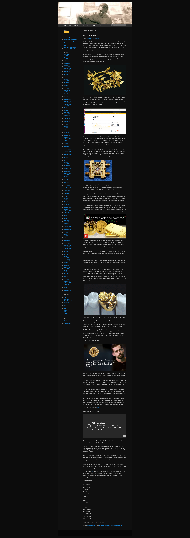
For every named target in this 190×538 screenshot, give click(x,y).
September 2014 (67, 267)
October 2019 (67, 171)
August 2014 (66, 268)
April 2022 (66, 129)
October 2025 (67, 69)
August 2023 (66, 106)
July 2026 (66, 55)
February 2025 (67, 82)
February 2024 (67, 98)
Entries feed (66, 322)
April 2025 (66, 79)
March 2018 (66, 201)
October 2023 (67, 102)
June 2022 (66, 126)
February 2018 (67, 203)
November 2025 (67, 68)
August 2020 (66, 156)
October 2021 (67, 137)
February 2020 (67, 165)
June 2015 (66, 253)
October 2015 (67, 246)
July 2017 (66, 214)
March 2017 (66, 220)
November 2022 (67, 118)
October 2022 (67, 120)
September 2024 (67, 90)
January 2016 (67, 242)
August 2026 (66, 54)
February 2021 (67, 146)
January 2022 (67, 132)
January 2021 (67, 148)
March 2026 (66, 62)
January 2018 (67, 204)
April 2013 (66, 287)
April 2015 (66, 256)
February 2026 (67, 63)
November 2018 (67, 189)
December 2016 (67, 225)
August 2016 (66, 231)
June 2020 (66, 159)
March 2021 (66, 145)
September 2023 (67, 104)
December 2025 (67, 66)
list (93, 471)
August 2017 (66, 212)
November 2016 (67, 226)
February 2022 (67, 131)
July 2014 (66, 270)
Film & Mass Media (68, 300)
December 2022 (67, 116)
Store (104, 25)
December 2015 (67, 243)
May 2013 (66, 286)
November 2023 (67, 101)
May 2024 (66, 93)
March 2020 (66, 163)
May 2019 (66, 179)
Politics (93, 525)
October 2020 (67, 153)
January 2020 (67, 167)
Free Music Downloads (85, 25)
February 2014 (67, 278)
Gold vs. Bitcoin (90, 35)
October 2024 (67, 88)
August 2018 (66, 193)
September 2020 (67, 154)
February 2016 (67, 240)
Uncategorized (67, 315)
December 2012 (67, 290)
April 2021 (66, 143)
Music (65, 305)
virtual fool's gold (118, 525)
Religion (65, 310)
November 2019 (67, 170)
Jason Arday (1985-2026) (69, 48)
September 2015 (67, 248)
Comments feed (67, 323)
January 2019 (67, 185)
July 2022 (66, 124)
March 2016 (66, 239)
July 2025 (66, 74)
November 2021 (67, 135)
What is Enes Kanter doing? (70, 47)
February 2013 (67, 289)
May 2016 (66, 235)
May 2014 (66, 273)
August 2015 (66, 250)
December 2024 (67, 85)
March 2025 (66, 80)
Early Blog (76, 25)
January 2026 (67, 65)
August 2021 (66, 140)
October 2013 (67, 281)
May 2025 (66, 77)
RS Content (66, 311)
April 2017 (66, 218)
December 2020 (67, 149)
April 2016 (66, 237)
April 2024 (66, 95)
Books (65, 297)
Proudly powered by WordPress (95, 532)
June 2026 (66, 57)
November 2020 (67, 151)
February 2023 (67, 113)
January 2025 (67, 84)
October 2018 (67, 190)
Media (94, 25)
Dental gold (101, 525)
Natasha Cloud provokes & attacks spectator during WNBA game (70, 41)
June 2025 (66, 76)
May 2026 (66, 59)
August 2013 (66, 284)
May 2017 (66, 217)
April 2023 (66, 110)
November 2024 (67, 87)
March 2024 (66, 96)
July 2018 (66, 195)
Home (65, 25)
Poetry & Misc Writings (69, 307)
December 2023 (67, 99)
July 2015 (66, 251)
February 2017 (67, 221)
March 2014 (66, 276)
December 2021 (67, 134)
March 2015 (66, 257)
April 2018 (66, 200)
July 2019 (66, 176)
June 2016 (66, 234)
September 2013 (67, 282)
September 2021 (67, 138)
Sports (65, 313)
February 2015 (67, 259)
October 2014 (67, 265)
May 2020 (66, 160)
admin (97, 38)
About (70, 25)
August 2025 (66, 73)
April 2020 (66, 162)
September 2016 (67, 229)
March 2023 (66, 112)
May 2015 (66, 254)
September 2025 (67, 71)
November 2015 (67, 245)
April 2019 (66, 181)
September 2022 (67, 121)
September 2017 (67, 210)
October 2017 (67, 209)
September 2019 (67, 173)
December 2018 (67, 187)
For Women (66, 302)
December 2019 (67, 168)
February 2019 (67, 184)
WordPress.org (67, 325)
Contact (99, 25)
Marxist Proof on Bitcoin (110, 525)
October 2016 (67, 228)
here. (98, 407)
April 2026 (66, 60)
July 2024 (66, 91)
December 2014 (67, 262)
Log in (65, 320)
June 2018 (66, 196)
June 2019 (66, 178)
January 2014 (67, 279)
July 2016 (66, 232)
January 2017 (67, 223)
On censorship (67, 37)
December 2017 (67, 206)
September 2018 (67, 192)
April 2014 (66, 275)
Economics (89, 525)
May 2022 (66, 127)
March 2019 (66, 182)
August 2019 (66, 174)
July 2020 (66, 157)
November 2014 (67, 264)
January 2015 (67, 261)
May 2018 (66, 198)
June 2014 (66, 271)
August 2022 (66, 123)
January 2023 (67, 115)
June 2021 (66, 142)
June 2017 (66, 215)
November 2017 (67, 207)
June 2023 (66, 109)
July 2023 (66, 107)
